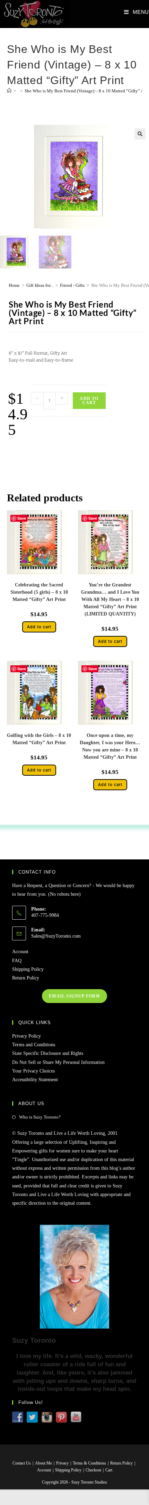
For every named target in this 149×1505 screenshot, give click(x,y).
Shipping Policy (28, 969)
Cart (108, 1470)
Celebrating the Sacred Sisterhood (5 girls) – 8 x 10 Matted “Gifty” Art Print (39, 592)
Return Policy (25, 977)
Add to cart (89, 400)
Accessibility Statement (35, 1079)
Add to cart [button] (39, 626)
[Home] (9, 90)
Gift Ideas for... (39, 285)
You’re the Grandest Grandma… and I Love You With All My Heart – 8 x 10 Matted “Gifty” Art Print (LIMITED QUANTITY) (110, 599)
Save (21, 518)
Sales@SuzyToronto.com (56, 936)
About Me (43, 1463)
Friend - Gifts (72, 285)
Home (14, 285)
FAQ (16, 960)
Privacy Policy (26, 1036)
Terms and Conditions (33, 1044)
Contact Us (21, 1463)
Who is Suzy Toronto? (40, 1117)
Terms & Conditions (89, 1463)
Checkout (93, 1470)
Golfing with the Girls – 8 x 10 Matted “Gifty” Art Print (39, 739)
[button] (140, 133)
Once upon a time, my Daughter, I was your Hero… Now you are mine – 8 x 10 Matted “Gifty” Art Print (110, 746)
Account (20, 951)
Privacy (62, 1463)
